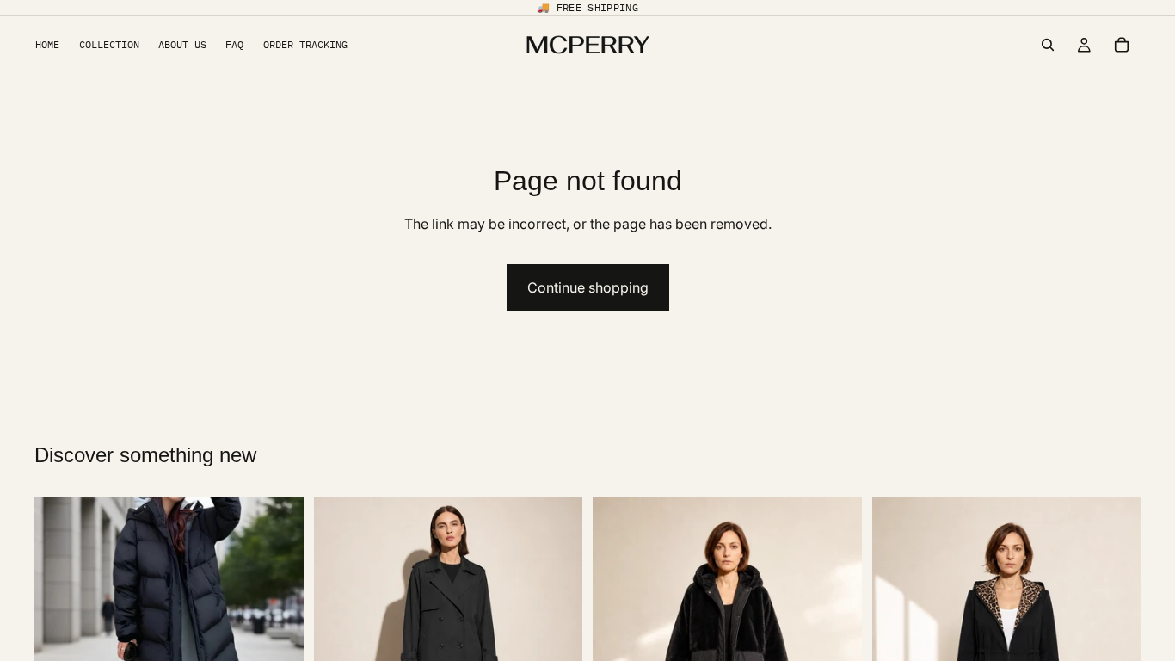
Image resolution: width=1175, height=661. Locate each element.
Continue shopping (588, 287)
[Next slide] (278, 632)
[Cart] (1122, 45)
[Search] (1048, 45)
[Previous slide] (60, 632)
